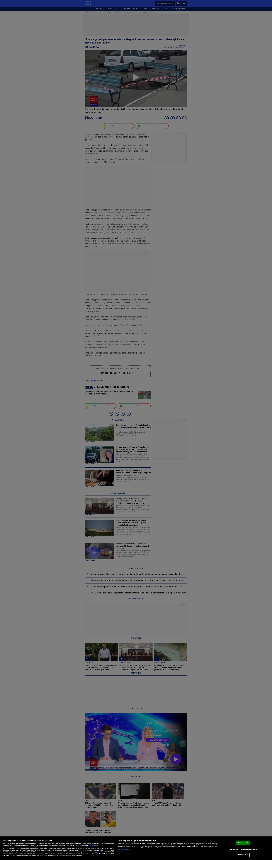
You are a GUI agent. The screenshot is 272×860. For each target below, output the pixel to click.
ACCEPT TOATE (243, 843)
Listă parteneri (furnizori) (124, 849)
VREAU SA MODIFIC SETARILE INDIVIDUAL (243, 849)
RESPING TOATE (243, 855)
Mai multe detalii (93, 845)
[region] (136, 848)
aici (96, 852)
